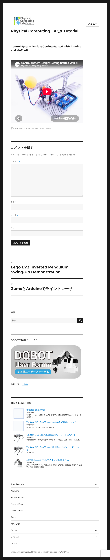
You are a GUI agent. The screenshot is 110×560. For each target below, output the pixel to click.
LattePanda (17, 510)
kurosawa (19, 128)
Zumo (14, 517)
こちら (25, 384)
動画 (42, 128)
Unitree (15, 537)
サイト (13, 228)
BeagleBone (17, 504)
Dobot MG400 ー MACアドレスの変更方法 (47, 459)
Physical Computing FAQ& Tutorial (44, 31)
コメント (15, 161)
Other (14, 543)
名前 (13, 202)
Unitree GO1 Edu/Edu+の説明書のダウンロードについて (53, 448)
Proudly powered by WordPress (56, 552)
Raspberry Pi (17, 484)
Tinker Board (18, 497)
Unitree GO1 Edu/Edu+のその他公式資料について (51, 422)
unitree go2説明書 (35, 409)
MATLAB (15, 524)
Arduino (15, 491)
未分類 (49, 128)
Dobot (14, 530)
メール (14, 215)
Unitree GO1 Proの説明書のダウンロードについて (51, 434)
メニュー (92, 24)
